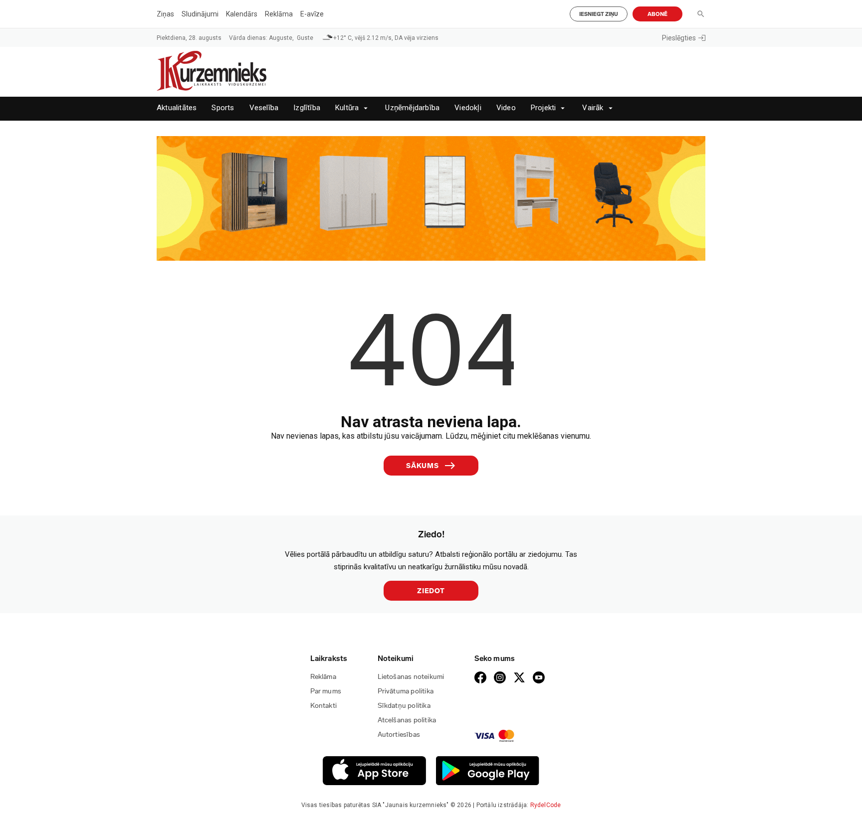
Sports (223, 108)
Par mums (326, 691)
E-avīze (312, 14)
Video (506, 108)
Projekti (543, 108)
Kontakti (323, 705)
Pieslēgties (679, 38)
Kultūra (347, 108)
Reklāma (279, 14)
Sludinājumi (200, 14)
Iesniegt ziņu (598, 14)
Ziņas (165, 14)
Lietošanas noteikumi (411, 676)
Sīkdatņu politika (404, 705)
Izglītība (306, 108)
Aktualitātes (177, 108)
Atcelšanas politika (407, 720)
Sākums (422, 466)
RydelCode (545, 805)
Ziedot (431, 591)
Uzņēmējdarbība (412, 108)
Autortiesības (399, 734)
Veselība (264, 108)
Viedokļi (467, 108)
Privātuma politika (406, 691)
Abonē (657, 14)
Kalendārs (241, 14)
